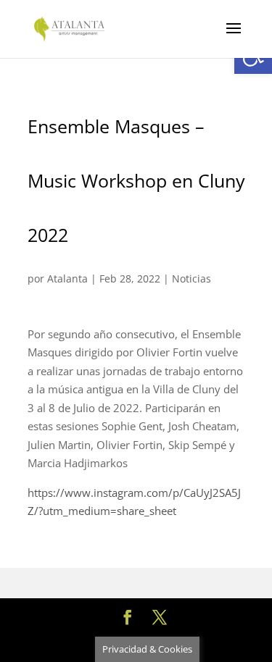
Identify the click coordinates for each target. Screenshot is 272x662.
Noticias (191, 278)
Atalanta (67, 278)
